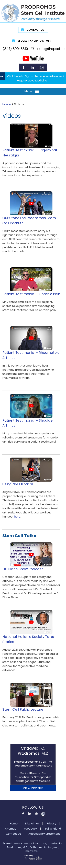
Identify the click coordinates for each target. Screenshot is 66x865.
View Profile (33, 788)
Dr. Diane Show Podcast (22, 569)
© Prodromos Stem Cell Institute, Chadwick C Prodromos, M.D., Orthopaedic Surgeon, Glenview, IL (33, 847)
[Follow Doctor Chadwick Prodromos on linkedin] (32, 67)
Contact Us (35, 30)
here (17, 517)
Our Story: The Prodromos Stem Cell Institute (29, 220)
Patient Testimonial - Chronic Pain (31, 294)
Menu (28, 91)
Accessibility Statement (44, 834)
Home (6, 104)
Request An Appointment (35, 41)
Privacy (51, 823)
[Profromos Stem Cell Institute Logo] (33, 13)
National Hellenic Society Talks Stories (28, 639)
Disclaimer (32, 823)
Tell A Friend (53, 829)
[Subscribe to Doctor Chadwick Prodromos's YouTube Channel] (36, 813)
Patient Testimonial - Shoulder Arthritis (28, 423)
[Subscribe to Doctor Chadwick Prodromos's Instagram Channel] (41, 67)
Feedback (30, 829)
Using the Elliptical (17, 484)
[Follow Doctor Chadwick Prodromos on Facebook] (23, 67)
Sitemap (10, 829)
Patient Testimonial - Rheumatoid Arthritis (31, 355)
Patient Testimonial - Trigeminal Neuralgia (29, 153)
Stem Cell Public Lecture (22, 709)
